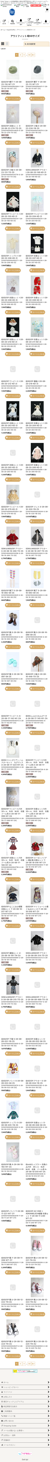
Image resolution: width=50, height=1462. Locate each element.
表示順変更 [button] (31, 44)
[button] (12, 22)
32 (29, 55)
